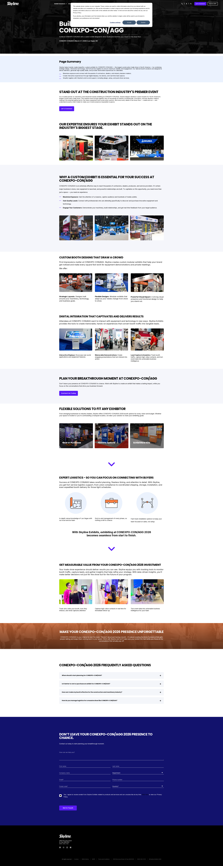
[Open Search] (191, 3)
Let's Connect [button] (200, 3)
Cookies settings (115, 22)
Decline (143, 22)
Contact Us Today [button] (68, 393)
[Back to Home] (13, 3)
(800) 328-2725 (63, 843)
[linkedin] (60, 847)
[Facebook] (70, 847)
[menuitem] (66, 3)
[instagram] (63, 847)
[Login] (186, 3)
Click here (145, 794)
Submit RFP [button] (212, 3)
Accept (129, 22)
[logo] (65, 836)
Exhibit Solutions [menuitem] (59, 4)
